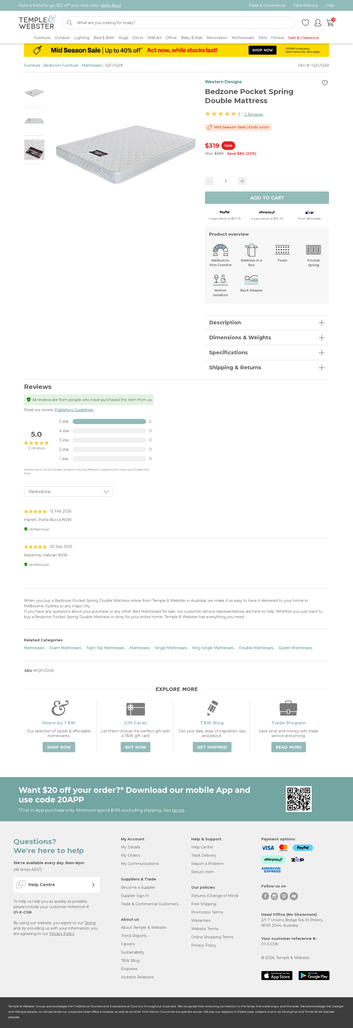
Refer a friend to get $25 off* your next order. (70, 5)
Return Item (202, 872)
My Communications (140, 863)
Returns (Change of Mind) (214, 895)
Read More (289, 747)
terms (178, 810)
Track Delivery (305, 5)
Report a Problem (207, 863)
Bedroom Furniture (61, 65)
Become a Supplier (138, 887)
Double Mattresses (256, 648)
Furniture (32, 65)
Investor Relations (137, 977)
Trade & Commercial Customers (149, 904)
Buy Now (135, 747)
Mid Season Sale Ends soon (241, 127)
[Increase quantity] (242, 181)
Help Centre (202, 847)
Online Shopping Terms (212, 937)
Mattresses (92, 65)
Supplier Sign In (135, 895)
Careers (128, 944)
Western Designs (223, 81)
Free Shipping (203, 904)
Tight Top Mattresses (105, 648)
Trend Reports (134, 935)
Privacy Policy (61, 933)
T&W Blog (130, 960)
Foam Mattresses (65, 648)
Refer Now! (111, 5)
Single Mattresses (171, 648)
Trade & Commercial (267, 5)
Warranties (200, 920)
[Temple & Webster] (37, 23)
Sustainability (132, 952)
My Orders (130, 855)
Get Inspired (212, 747)
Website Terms (204, 928)
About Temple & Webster (144, 927)
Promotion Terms (207, 912)
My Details (130, 847)
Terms (90, 922)
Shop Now (59, 747)
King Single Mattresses (213, 648)
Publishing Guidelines (74, 410)
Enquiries (129, 968)
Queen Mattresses (295, 648)
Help (330, 5)
